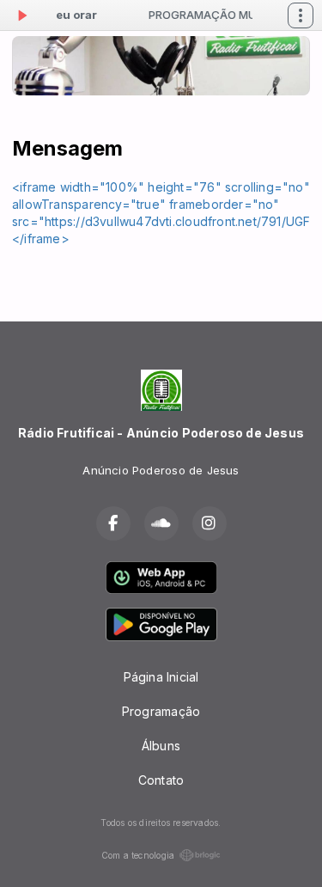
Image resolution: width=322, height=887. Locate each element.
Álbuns (161, 745)
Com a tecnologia (137, 855)
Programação (161, 711)
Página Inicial (161, 677)
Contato (161, 780)
